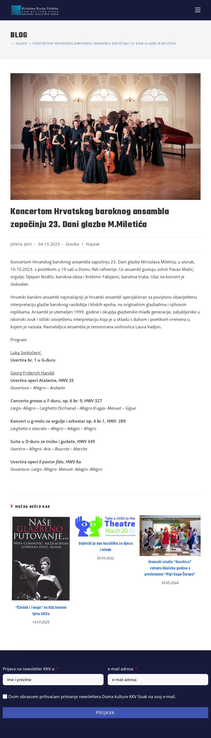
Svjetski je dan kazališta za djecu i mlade (106, 547)
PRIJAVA (105, 713)
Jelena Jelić (21, 244)
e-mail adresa (120, 668)
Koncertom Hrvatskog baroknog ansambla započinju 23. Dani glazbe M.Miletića (104, 43)
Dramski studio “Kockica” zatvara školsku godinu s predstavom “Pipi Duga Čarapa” (170, 568)
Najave (93, 244)
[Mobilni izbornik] (198, 10)
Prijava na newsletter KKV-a (28, 668)
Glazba (72, 244)
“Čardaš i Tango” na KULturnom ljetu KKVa (40, 611)
